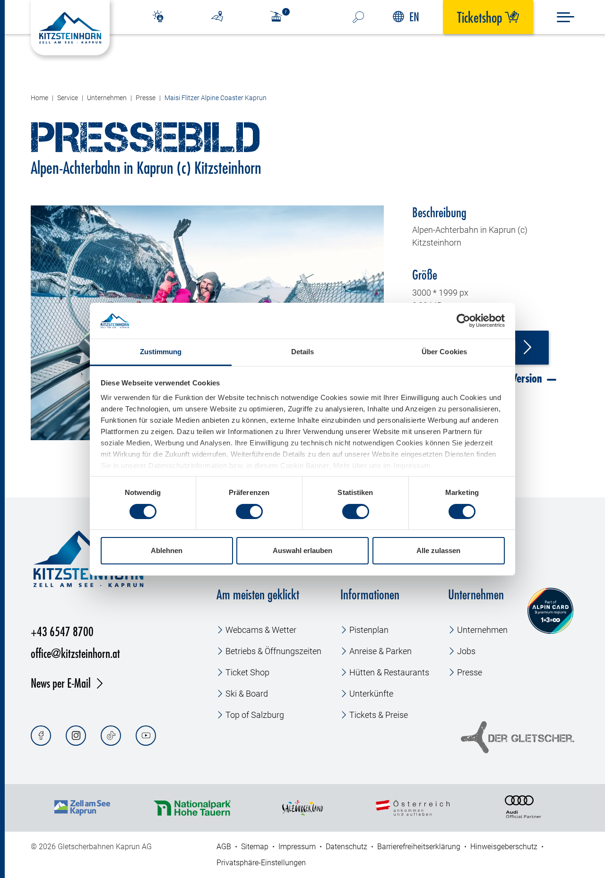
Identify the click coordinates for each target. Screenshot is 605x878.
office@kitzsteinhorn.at (75, 653)
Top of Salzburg (254, 715)
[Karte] (217, 17)
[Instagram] (76, 735)
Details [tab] (302, 352)
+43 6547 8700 (62, 631)
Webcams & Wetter (260, 630)
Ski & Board (246, 694)
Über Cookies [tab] (444, 352)
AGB (223, 846)
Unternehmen (482, 630)
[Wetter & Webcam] (158, 17)
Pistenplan (369, 630)
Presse (469, 672)
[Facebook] (41, 735)
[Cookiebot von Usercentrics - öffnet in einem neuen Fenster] (463, 321)
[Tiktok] (111, 735)
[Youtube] (146, 735)
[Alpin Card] (550, 611)
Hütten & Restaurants (389, 672)
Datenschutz (346, 846)
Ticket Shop (247, 672)
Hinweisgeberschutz (503, 846)
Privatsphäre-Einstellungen (261, 862)
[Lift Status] (282, 17)
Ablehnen (166, 550)
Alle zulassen (438, 550)
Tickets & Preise (378, 715)
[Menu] (565, 17)
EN (414, 17)
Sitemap (254, 846)
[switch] (249, 511)
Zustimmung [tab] (161, 352)
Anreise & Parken (380, 651)
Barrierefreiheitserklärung (418, 846)
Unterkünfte (371, 694)
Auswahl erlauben (302, 550)
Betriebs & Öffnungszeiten (273, 651)
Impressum (297, 846)
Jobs (466, 651)
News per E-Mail (61, 682)
